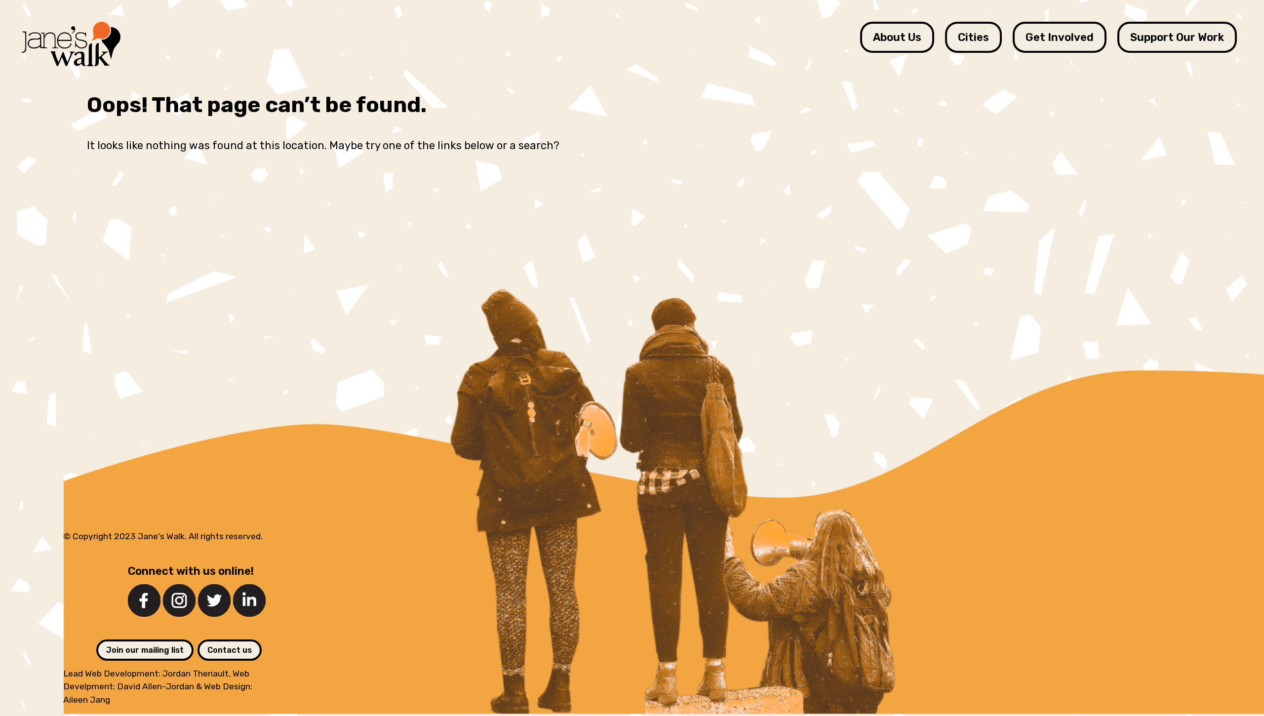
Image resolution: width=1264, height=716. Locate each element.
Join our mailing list (145, 650)
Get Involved (1060, 37)
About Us (897, 37)
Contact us (229, 650)
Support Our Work (1177, 37)
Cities (973, 37)
